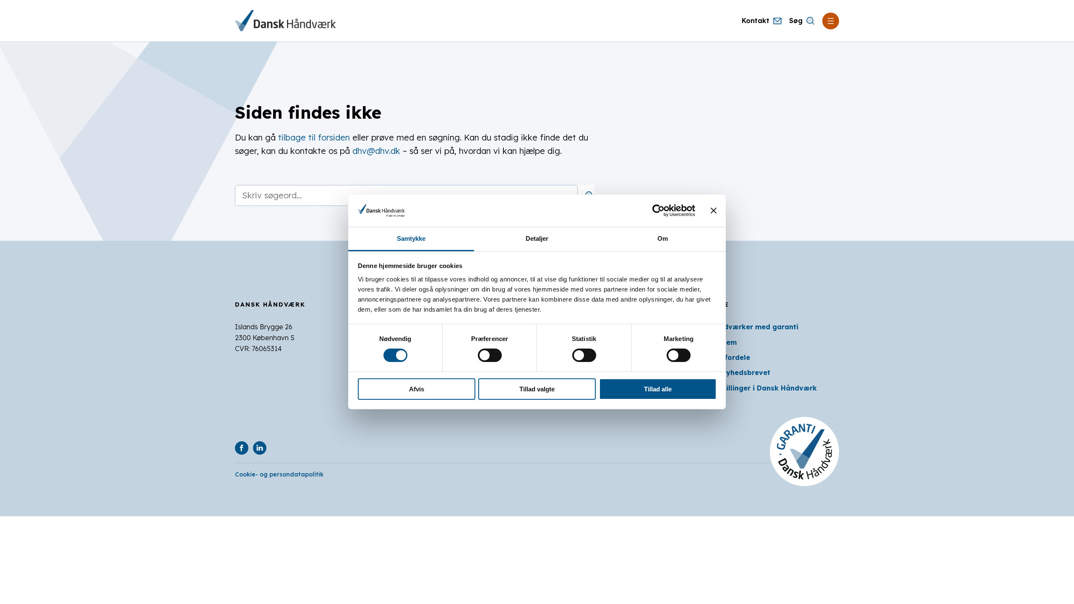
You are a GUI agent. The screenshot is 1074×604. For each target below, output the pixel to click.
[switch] (490, 355)
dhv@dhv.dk (376, 151)
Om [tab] (662, 238)
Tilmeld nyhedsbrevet (732, 372)
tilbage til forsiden (314, 137)
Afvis (416, 389)
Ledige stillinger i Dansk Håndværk (755, 388)
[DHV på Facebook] (241, 448)
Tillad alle (658, 389)
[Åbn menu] (831, 21)
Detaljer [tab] (537, 238)
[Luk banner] (714, 210)
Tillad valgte (537, 389)
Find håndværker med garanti (746, 327)
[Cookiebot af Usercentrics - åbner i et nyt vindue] (658, 210)
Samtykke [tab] (411, 238)
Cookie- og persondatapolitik (279, 474)
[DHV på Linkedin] (259, 448)
